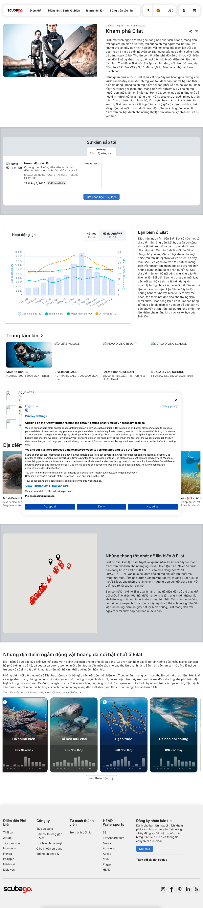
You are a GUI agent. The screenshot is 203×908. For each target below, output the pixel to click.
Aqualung (109, 848)
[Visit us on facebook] (171, 889)
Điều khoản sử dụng (49, 848)
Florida (7, 853)
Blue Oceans (44, 828)
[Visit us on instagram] (163, 889)
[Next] (193, 363)
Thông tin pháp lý (47, 853)
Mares (107, 843)
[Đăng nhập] (184, 10)
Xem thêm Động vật (101, 778)
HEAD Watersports (113, 823)
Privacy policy (169, 406)
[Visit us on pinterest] (179, 889)
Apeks (107, 853)
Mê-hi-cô (9, 864)
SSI (105, 832)
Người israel (123, 25)
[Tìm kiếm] (147, 10)
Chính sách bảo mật (49, 843)
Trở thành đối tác (81, 832)
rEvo (106, 858)
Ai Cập (7, 837)
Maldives (9, 869)
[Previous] (10, 363)
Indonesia (9, 848)
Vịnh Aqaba (139, 25)
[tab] (101, 151)
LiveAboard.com (113, 837)
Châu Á (110, 25)
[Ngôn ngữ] (158, 10)
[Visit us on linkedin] (188, 889)
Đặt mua (144, 848)
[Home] (15, 10)
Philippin (8, 858)
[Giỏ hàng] (194, 10)
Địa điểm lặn (17, 445)
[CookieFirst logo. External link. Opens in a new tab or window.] (26, 410)
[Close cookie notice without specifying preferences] (176, 400)
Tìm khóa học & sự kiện (101, 197)
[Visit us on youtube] (196, 889)
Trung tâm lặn (22, 336)
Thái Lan (8, 832)
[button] (51, 562)
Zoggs (107, 864)
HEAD (106, 869)
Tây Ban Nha (11, 843)
